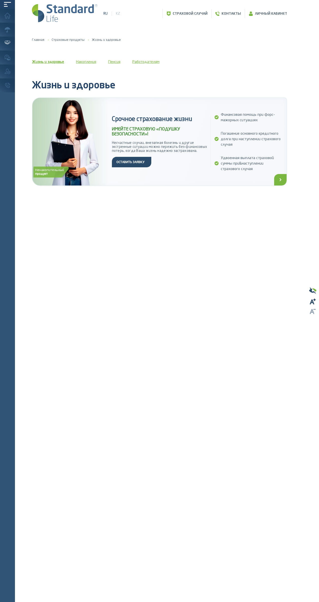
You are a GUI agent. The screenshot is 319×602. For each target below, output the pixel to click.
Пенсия (114, 62)
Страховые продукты (68, 40)
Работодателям (146, 62)
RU (105, 13)
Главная (38, 40)
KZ (118, 13)
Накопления (86, 62)
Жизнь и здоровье (106, 40)
